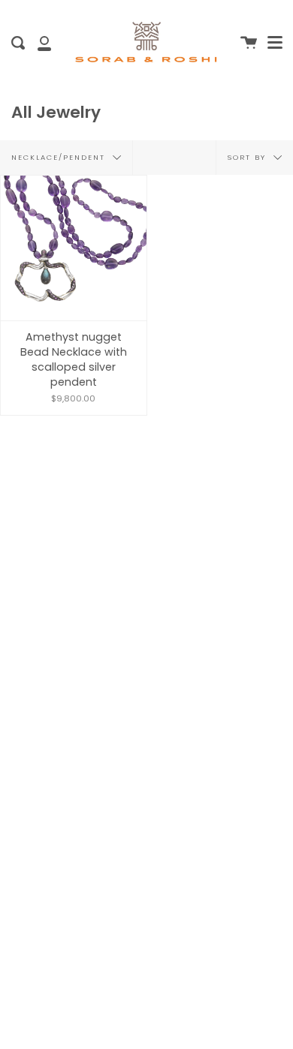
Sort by (249, 156)
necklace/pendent (60, 156)
